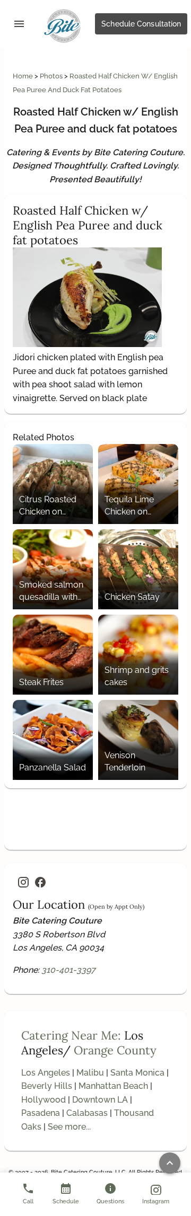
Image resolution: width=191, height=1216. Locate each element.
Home (23, 76)
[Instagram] (23, 882)
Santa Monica (137, 1073)
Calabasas (87, 1113)
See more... (69, 1127)
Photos (52, 76)
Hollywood (43, 1100)
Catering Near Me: (71, 1035)
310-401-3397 (68, 970)
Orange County (115, 1050)
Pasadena (40, 1113)
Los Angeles (45, 1073)
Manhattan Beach (113, 1086)
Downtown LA (100, 1100)
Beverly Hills (46, 1086)
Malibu (90, 1073)
